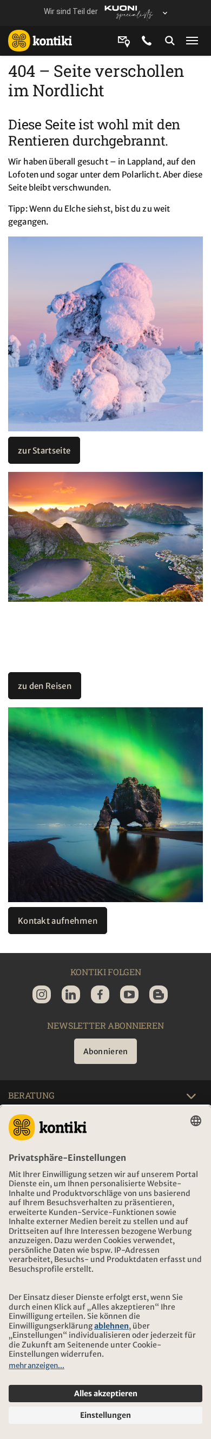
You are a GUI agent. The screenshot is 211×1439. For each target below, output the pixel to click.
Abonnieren (105, 1051)
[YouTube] (129, 994)
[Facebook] (100, 994)
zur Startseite (44, 450)
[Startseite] (44, 40)
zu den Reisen (44, 686)
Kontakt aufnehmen (57, 921)
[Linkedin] (71, 994)
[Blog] (158, 994)
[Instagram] (41, 994)
